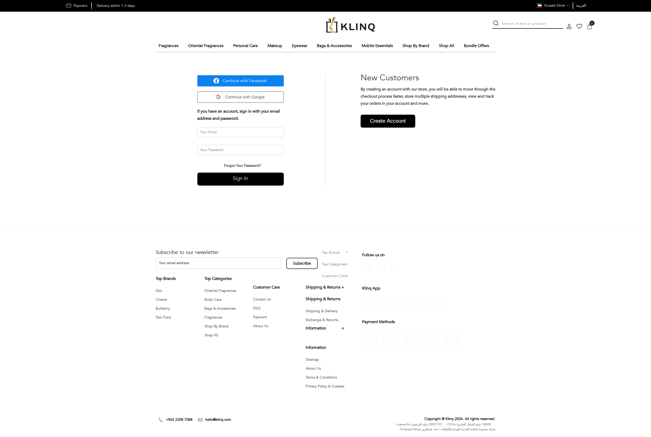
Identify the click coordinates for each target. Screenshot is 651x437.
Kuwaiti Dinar (555, 5)
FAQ (256, 308)
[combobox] (532, 23)
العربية (581, 5)
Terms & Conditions (321, 377)
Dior (159, 290)
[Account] (569, 27)
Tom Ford (163, 317)
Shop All (211, 335)
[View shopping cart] (589, 27)
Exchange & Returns (322, 320)
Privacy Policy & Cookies (325, 386)
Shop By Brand (216, 326)
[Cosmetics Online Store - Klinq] (350, 25)
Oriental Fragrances (220, 290)
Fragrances (213, 317)
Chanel (161, 299)
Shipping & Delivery (322, 311)
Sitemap (312, 359)
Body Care (212, 299)
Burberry (163, 308)
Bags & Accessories (220, 308)
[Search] (495, 24)
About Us (260, 326)
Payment (260, 317)
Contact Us (262, 299)
